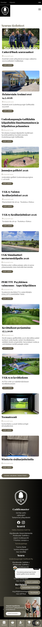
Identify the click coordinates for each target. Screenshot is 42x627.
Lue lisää (8, 65)
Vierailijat (4, 2)
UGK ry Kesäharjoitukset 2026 (19, 214)
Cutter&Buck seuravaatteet (17, 52)
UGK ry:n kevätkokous (15, 377)
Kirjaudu (12, 2)
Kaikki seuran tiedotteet (15, 475)
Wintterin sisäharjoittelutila (18, 459)
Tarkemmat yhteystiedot (21, 517)
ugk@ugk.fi (21, 515)
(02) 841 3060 (21, 513)
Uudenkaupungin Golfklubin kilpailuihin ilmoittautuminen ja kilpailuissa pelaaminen (20, 123)
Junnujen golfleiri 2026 (15, 170)
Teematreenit (9, 417)
